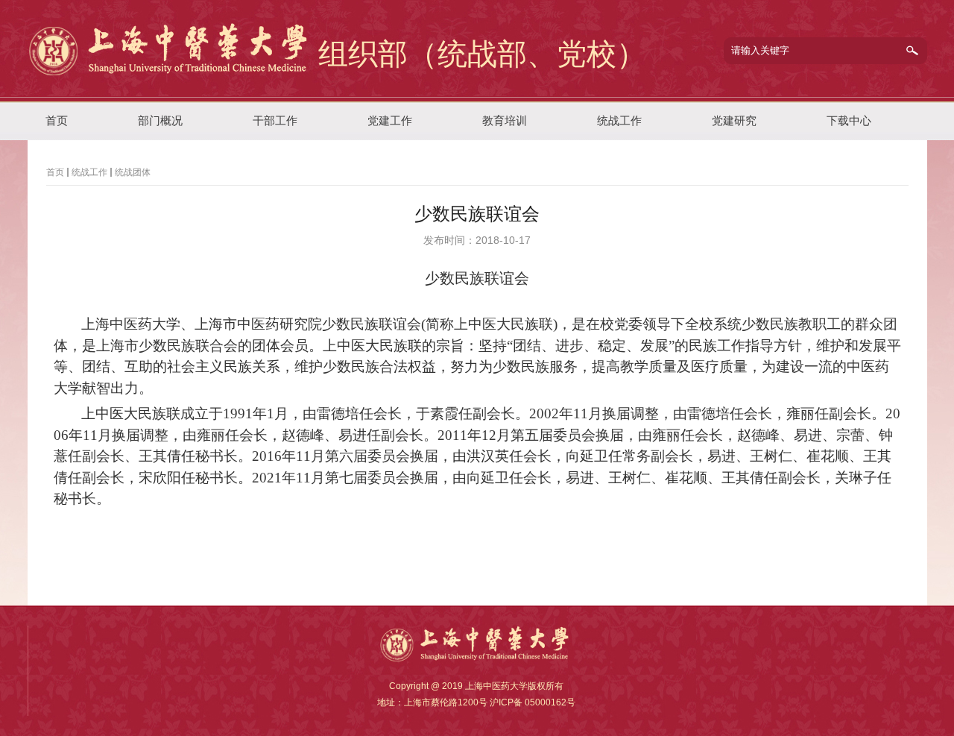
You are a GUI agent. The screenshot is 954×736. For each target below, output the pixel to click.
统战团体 (133, 172)
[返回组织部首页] (171, 74)
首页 (55, 172)
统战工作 (89, 172)
